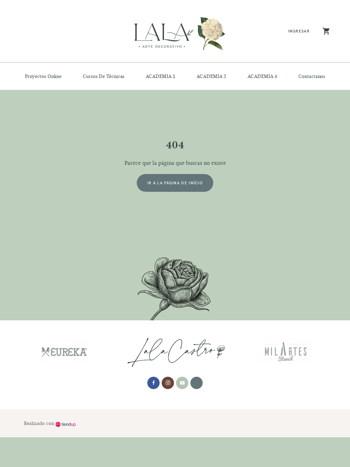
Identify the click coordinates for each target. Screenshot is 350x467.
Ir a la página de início (175, 182)
